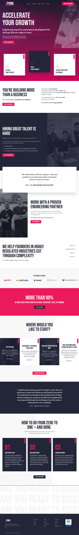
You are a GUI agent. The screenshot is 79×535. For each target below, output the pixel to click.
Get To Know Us (35, 222)
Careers (43, 3)
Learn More (10, 359)
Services (28, 3)
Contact (47, 3)
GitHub (56, 524)
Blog (39, 3)
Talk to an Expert (68, 4)
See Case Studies (39, 307)
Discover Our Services (39, 373)
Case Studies (34, 3)
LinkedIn (56, 521)
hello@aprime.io (57, 526)
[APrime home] (9, 3)
